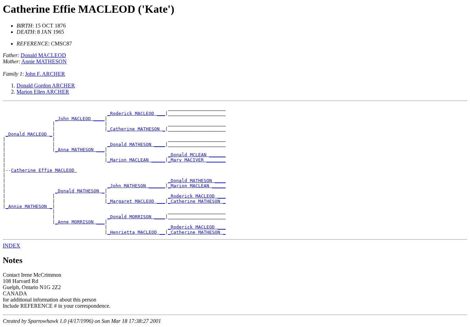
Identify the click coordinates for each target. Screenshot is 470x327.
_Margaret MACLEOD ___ (136, 201)
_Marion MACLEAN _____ (136, 159)
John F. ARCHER (45, 74)
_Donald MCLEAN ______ (197, 154)
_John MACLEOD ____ (80, 118)
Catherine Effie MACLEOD (44, 170)
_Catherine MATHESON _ (136, 128)
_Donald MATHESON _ (80, 190)
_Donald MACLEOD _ (29, 134)
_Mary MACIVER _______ (197, 159)
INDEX (11, 246)
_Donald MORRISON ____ (136, 216)
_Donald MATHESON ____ (136, 144)
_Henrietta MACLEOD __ (136, 232)
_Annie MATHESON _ (29, 206)
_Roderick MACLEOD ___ (136, 113)
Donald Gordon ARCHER (46, 85)
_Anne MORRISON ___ (80, 221)
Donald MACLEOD (43, 55)
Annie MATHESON (44, 61)
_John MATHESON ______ (136, 185)
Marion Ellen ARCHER (43, 92)
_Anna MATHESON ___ (80, 149)
